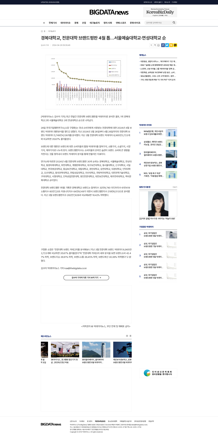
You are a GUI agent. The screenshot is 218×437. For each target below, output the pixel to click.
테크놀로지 (95, 22)
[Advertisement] (62, 222)
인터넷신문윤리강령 (140, 421)
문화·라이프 (135, 22)
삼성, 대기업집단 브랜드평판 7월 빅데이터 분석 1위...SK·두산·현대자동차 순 (153, 245)
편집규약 (151, 421)
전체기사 (53, 22)
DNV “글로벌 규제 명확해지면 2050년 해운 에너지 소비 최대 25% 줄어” (159, 65)
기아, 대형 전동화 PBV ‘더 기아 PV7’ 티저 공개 (158, 80)
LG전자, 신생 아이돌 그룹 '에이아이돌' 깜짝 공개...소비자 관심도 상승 (159, 69)
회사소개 (167, 2)
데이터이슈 (66, 22)
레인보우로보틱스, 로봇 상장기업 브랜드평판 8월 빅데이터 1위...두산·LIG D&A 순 (117, 361)
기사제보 (174, 2)
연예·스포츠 (121, 22)
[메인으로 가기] (51, 425)
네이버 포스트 (148, 2)
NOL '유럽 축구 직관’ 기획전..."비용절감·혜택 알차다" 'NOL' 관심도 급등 (153, 175)
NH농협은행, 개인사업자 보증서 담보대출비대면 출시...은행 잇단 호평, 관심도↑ (153, 133)
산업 (84, 22)
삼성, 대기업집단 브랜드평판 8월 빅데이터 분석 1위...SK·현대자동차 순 (153, 234)
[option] (56, 353)
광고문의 (89, 421)
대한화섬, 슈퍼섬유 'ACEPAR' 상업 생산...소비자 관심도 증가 (159, 72)
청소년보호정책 (112, 421)
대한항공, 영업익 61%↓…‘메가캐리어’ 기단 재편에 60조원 (159, 61)
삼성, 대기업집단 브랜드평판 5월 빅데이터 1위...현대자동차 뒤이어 (153, 266)
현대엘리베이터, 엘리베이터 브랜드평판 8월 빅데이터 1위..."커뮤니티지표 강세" (83, 361)
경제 (76, 22)
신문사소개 (73, 421)
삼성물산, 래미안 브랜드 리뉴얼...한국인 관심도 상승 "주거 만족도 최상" (153, 143)
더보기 (175, 187)
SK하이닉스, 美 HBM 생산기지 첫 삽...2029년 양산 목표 (54, 361)
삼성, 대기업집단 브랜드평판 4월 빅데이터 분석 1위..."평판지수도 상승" (154, 276)
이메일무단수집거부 (125, 421)
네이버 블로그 (158, 2)
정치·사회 (108, 22)
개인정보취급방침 (100, 421)
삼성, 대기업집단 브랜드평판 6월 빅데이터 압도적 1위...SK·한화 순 (153, 255)
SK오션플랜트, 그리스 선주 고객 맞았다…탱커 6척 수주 (159, 76)
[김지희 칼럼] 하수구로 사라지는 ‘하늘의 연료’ (157, 218)
